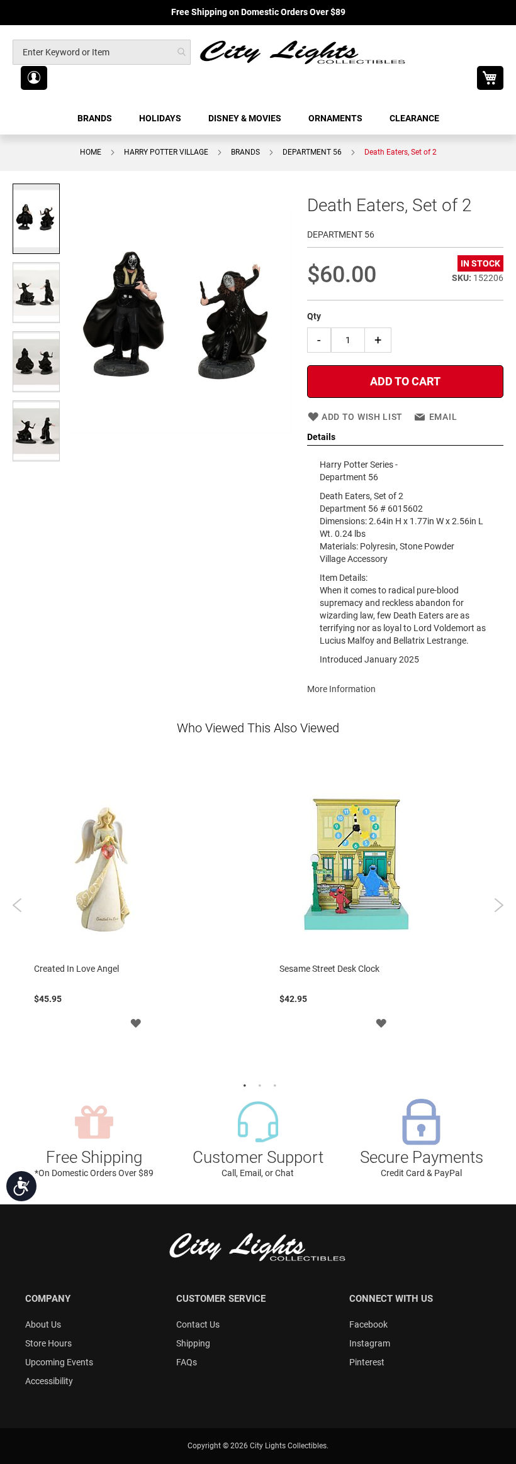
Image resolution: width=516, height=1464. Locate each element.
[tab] (405, 437)
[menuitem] (95, 118)
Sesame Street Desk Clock (329, 969)
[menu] (258, 118)
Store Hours (48, 1343)
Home (90, 152)
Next (498, 905)
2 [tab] (258, 1084)
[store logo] (303, 52)
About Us (43, 1324)
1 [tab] (242, 1084)
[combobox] (102, 52)
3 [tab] (273, 1084)
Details (321, 437)
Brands (245, 152)
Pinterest (366, 1362)
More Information (341, 689)
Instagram (369, 1343)
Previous (17, 905)
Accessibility (49, 1381)
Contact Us (198, 1324)
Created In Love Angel (76, 969)
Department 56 (312, 152)
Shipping (193, 1343)
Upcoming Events (59, 1362)
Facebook (368, 1324)
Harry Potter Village (166, 152)
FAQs (186, 1362)
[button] (34, 78)
